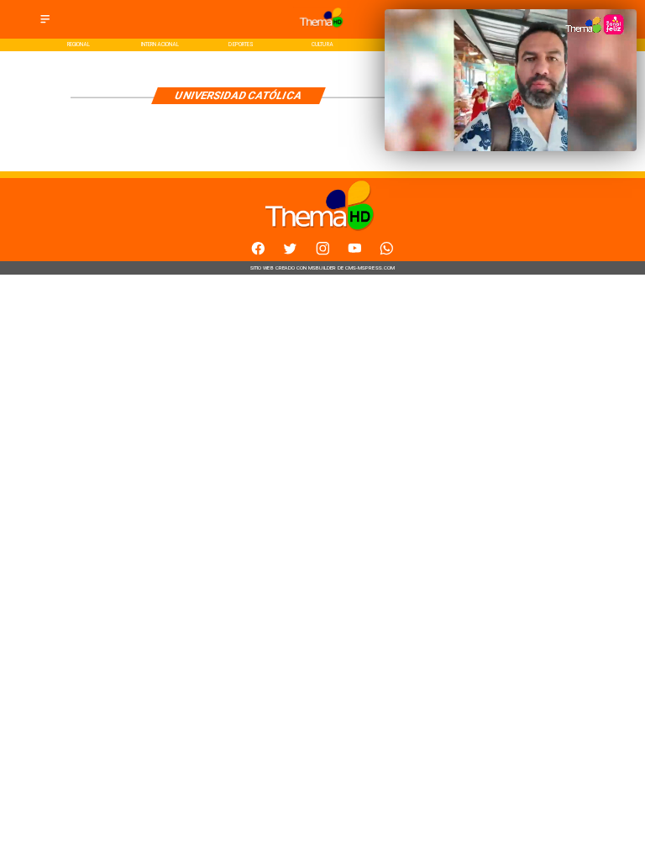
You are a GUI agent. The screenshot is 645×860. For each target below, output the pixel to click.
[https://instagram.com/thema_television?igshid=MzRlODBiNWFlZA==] (323, 253)
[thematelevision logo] (322, 30)
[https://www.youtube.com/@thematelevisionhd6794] (355, 253)
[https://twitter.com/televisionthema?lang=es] (290, 253)
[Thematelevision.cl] (45, 24)
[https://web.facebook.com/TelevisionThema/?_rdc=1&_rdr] (258, 253)
